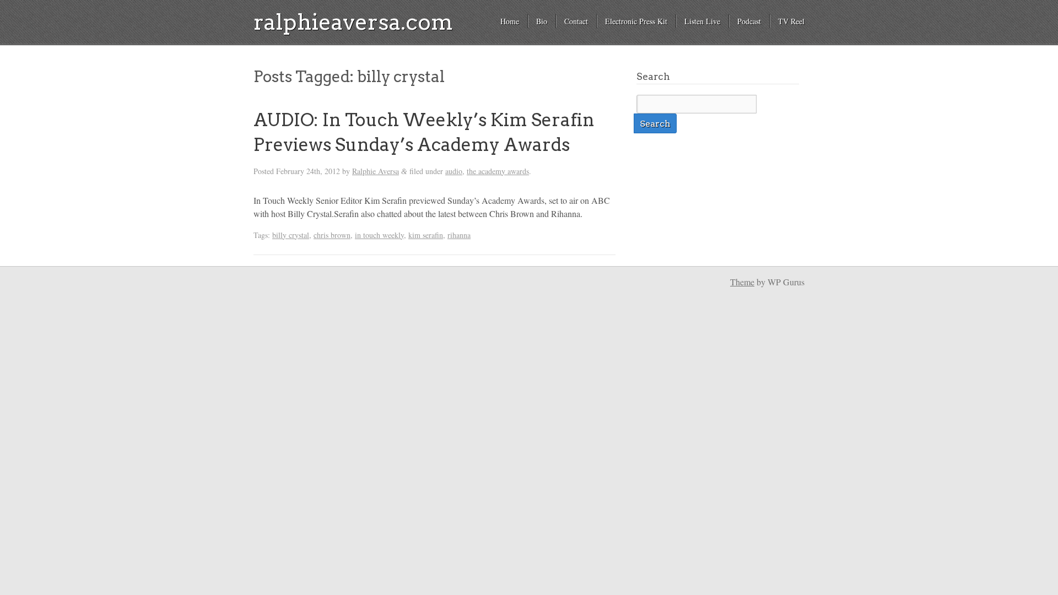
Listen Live (702, 21)
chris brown (332, 235)
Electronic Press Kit (636, 21)
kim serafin (425, 235)
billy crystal (290, 235)
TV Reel (791, 21)
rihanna (459, 235)
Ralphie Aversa (375, 171)
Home (509, 21)
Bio (541, 21)
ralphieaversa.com (353, 22)
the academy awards (498, 171)
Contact (576, 21)
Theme (742, 282)
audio (453, 171)
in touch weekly (379, 235)
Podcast (749, 21)
